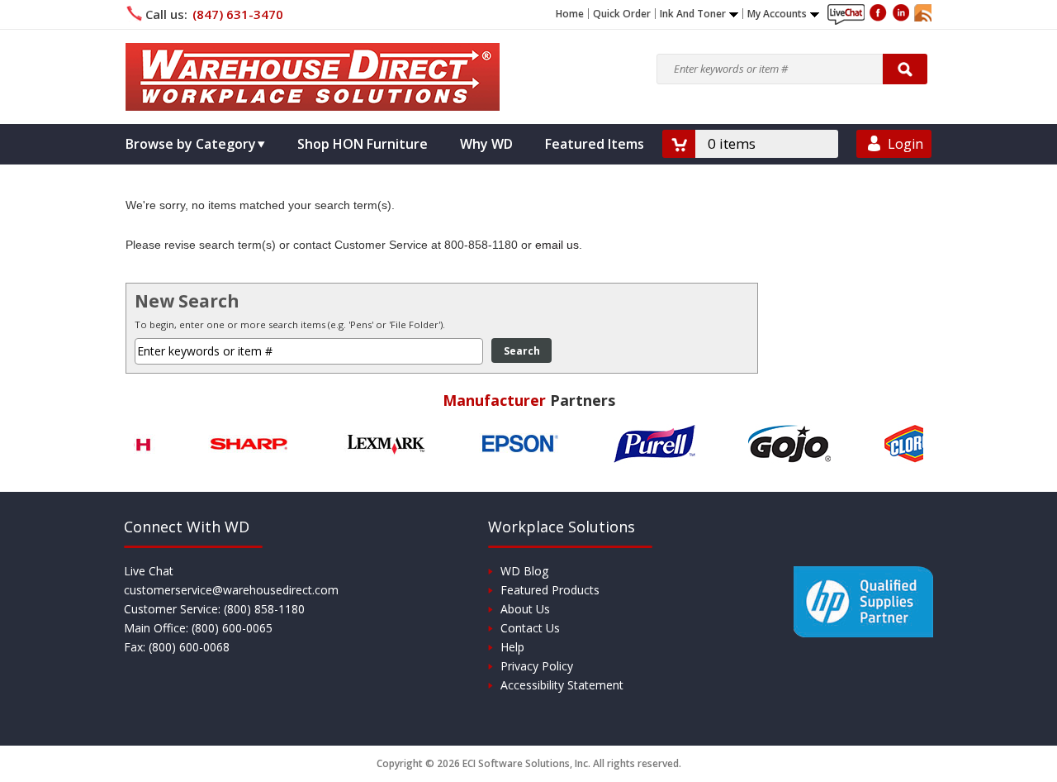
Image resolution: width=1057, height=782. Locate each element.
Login (905, 144)
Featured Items (594, 144)
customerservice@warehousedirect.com (231, 590)
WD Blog (524, 571)
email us (557, 244)
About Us (525, 609)
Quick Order (622, 14)
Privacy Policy (536, 666)
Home (570, 14)
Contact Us (530, 628)
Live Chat (148, 571)
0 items (732, 143)
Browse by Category (191, 144)
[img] (313, 77)
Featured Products (550, 590)
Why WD (486, 144)
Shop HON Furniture (362, 144)
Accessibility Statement (561, 685)
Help (512, 647)
